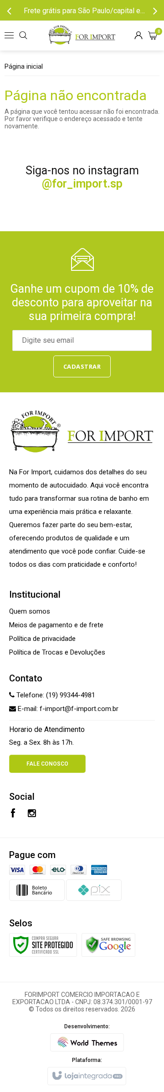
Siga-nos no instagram (82, 177)
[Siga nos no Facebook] (13, 814)
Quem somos (29, 611)
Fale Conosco (47, 764)
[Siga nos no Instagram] (32, 814)
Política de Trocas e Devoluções (57, 652)
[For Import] (82, 35)
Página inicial (24, 66)
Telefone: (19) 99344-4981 (55, 695)
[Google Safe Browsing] (108, 944)
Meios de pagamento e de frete (56, 625)
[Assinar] (82, 366)
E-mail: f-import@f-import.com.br (67, 709)
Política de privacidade (42, 639)
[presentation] (9, 10)
